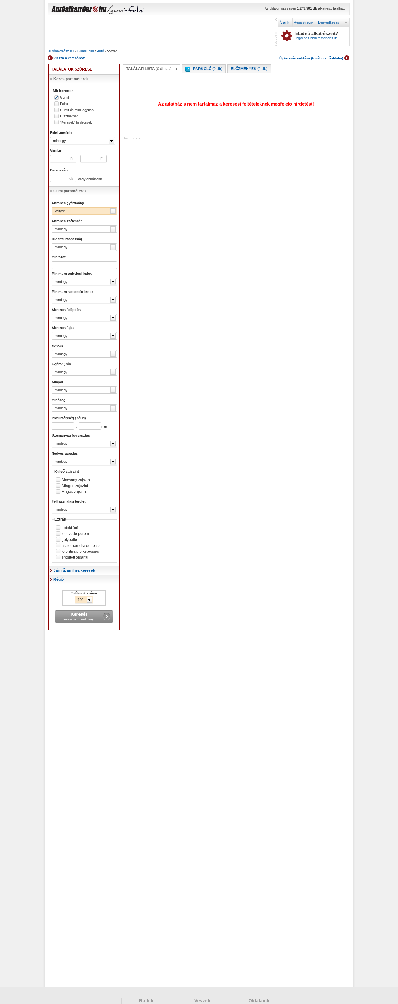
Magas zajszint (74, 492)
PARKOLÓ (207, 69)
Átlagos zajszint (75, 486)
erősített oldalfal (75, 557)
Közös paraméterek (71, 79)
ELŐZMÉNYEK (249, 69)
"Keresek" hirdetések (76, 122)
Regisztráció (303, 22)
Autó (100, 51)
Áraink (284, 22)
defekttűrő (70, 528)
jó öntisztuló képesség (80, 551)
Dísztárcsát (69, 116)
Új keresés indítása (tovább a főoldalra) (311, 58)
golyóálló (69, 540)
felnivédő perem (75, 534)
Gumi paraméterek (70, 191)
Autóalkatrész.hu (61, 51)
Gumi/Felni (85, 51)
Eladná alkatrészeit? (316, 35)
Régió (58, 579)
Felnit (64, 104)
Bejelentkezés (328, 22)
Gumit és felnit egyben (77, 110)
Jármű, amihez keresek (74, 570)
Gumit (64, 97)
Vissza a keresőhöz (69, 58)
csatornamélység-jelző (81, 545)
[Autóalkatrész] (101, 9)
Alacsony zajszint (76, 480)
